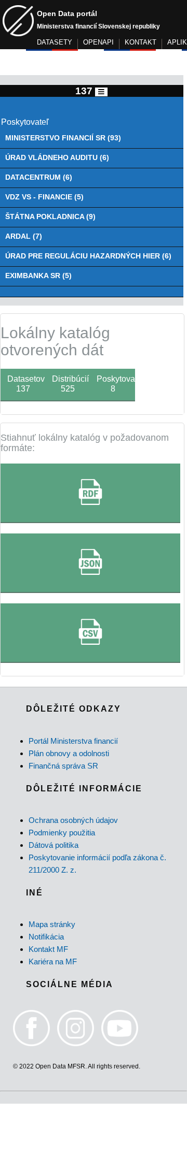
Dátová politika (53, 845)
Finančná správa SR (63, 765)
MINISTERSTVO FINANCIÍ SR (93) (63, 138)
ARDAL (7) (23, 236)
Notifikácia (46, 936)
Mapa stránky (52, 924)
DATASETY (54, 42)
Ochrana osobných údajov (73, 820)
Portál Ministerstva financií (73, 740)
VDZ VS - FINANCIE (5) (44, 197)
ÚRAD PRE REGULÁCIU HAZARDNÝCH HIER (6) (88, 256)
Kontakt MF (48, 949)
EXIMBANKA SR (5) (38, 276)
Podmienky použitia (62, 832)
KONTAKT (140, 42)
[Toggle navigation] (101, 92)
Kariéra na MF (53, 961)
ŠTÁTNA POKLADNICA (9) (50, 217)
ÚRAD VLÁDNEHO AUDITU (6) (57, 158)
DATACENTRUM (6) (38, 177)
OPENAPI (98, 42)
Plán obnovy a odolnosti (69, 753)
